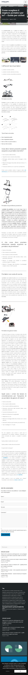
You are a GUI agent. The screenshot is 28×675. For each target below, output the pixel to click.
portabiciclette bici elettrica (7, 597)
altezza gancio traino (6, 590)
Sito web (3, 507)
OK (20, 671)
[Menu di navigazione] (25, 2)
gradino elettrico (14, 595)
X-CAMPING (19, 474)
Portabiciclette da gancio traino (17, 597)
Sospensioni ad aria (13, 605)
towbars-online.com (18, 479)
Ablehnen (7, 671)
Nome (2, 496)
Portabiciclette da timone (6, 598)
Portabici (20, 595)
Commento (3, 512)
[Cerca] (25, 547)
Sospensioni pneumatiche (13, 608)
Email (2, 501)
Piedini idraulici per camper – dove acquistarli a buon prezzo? (14, 569)
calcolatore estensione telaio (15, 590)
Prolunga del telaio (17, 603)
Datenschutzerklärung (20, 668)
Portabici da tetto (12, 600)
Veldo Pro (4, 610)
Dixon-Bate (16, 592)
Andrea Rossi (5, 19)
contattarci (5, 457)
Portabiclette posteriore (10, 603)
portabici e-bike (19, 600)
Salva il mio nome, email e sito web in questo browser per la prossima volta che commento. (13, 531)
